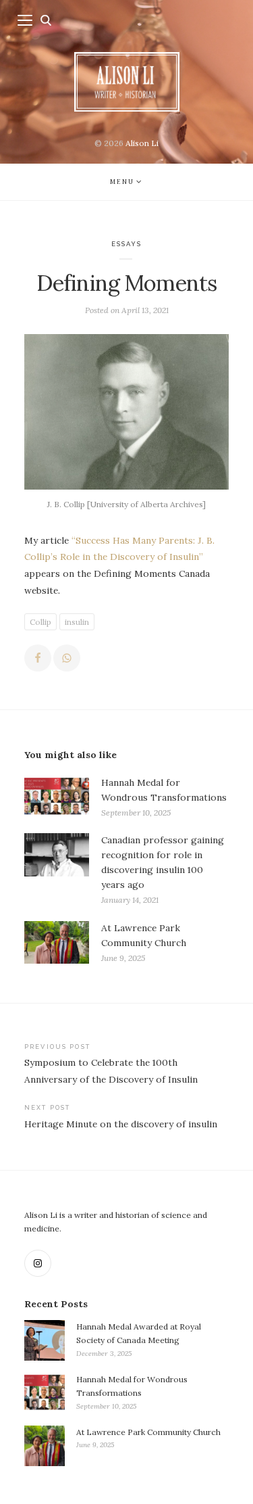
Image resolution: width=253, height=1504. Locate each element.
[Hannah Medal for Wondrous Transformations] (56, 798)
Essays (126, 244)
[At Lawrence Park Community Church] (56, 943)
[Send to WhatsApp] (66, 658)
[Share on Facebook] (37, 658)
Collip (40, 622)
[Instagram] (37, 1263)
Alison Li (142, 143)
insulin (77, 622)
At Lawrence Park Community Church (148, 1432)
